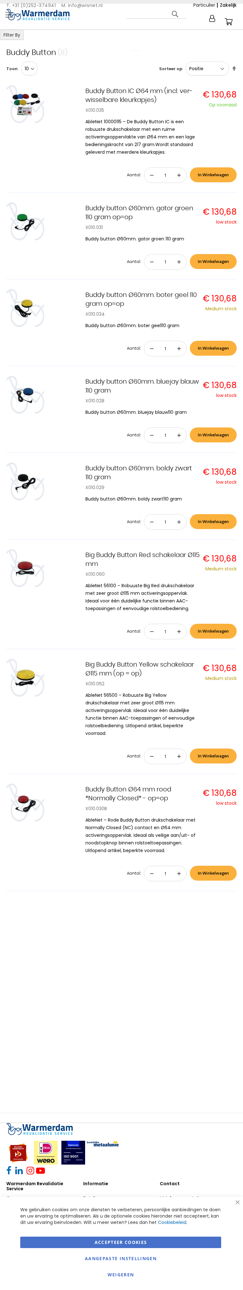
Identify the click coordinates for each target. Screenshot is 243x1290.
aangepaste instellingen (121, 1258)
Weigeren (121, 1275)
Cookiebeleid (172, 1222)
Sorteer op (170, 69)
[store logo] (38, 14)
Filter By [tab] (11, 35)
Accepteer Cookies (121, 1242)
